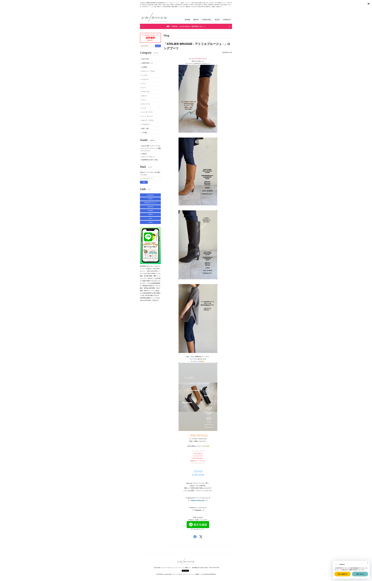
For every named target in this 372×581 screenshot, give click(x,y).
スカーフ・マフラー (148, 120)
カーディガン (146, 91)
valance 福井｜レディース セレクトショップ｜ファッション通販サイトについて (150, 148)
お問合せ (144, 154)
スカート (144, 96)
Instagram (198, 510)
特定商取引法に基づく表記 (150, 160)
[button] (207, 19)
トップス (144, 75)
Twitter (150, 199)
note (150, 218)
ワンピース (145, 79)
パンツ (144, 100)
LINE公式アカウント (150, 203)
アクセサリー (146, 124)
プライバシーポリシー (148, 157)
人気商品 (144, 67)
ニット (144, 87)
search (158, 46)
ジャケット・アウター (148, 71)
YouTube (150, 211)
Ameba (150, 222)
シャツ (144, 83)
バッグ (144, 108)
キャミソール (146, 104)
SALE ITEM (145, 59)
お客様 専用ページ (147, 63)
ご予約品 (144, 132)
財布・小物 (145, 128)
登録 (144, 182)
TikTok (150, 214)
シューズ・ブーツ (147, 112)
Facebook (150, 207)
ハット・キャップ (147, 116)
